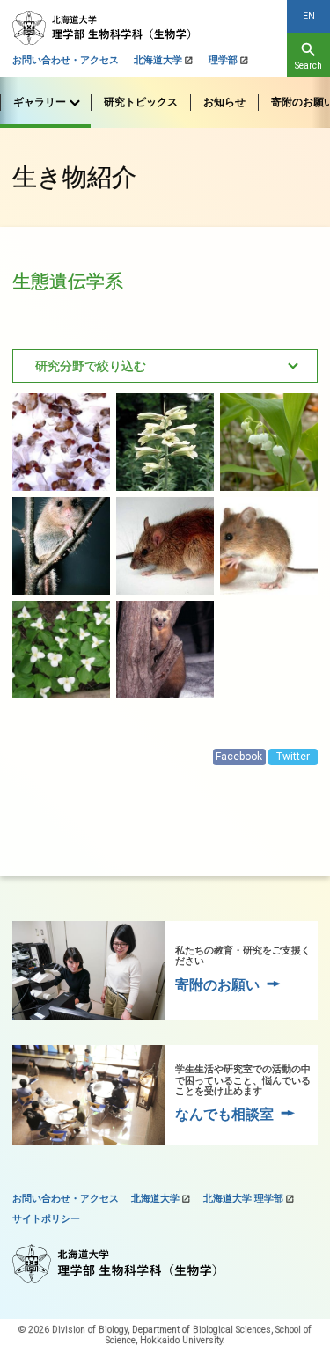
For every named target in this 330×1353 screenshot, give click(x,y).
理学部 (223, 60)
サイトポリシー (46, 1219)
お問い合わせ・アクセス (65, 60)
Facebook (239, 756)
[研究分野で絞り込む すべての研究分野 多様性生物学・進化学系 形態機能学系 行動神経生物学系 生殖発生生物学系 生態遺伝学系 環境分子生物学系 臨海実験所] (165, 366)
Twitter (293, 756)
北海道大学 (158, 60)
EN (309, 16)
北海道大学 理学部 (243, 1198)
